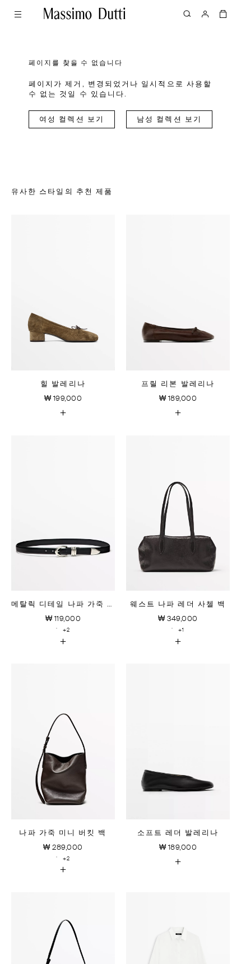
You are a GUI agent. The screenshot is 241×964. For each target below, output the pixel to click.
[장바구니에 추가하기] (63, 413)
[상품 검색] (187, 13)
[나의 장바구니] (223, 13)
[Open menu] (18, 13)
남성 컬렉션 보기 (169, 119)
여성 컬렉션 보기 (71, 119)
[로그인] (205, 13)
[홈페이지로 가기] (85, 13)
